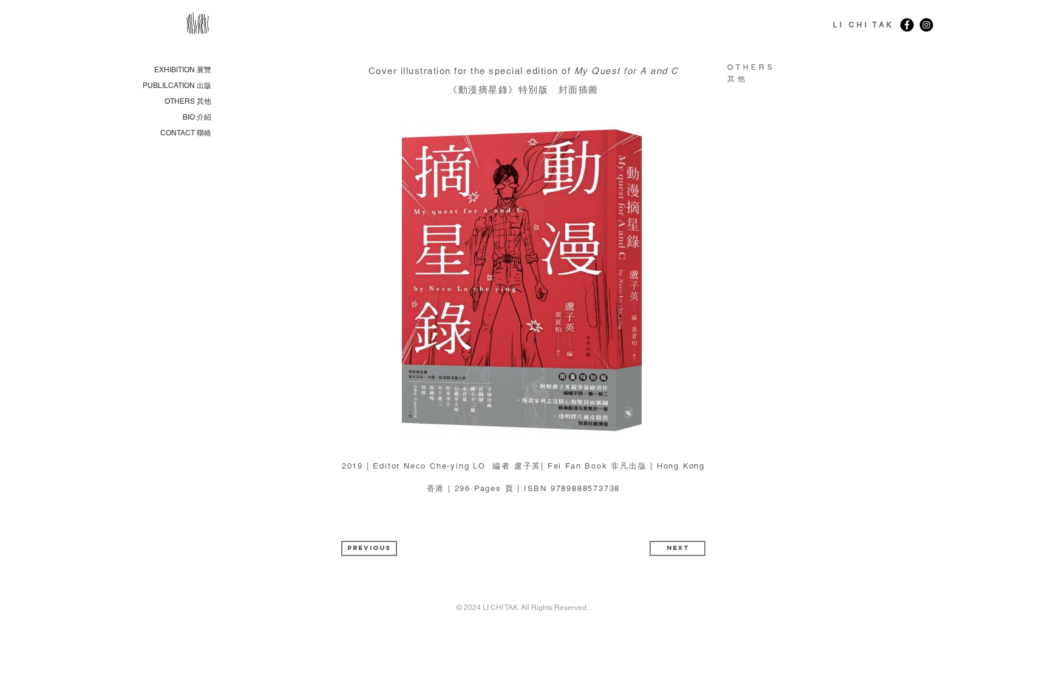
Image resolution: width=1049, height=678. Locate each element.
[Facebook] (907, 25)
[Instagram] (926, 25)
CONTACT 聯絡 (185, 133)
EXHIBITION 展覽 (182, 70)
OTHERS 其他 (188, 101)
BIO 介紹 (197, 117)
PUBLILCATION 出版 (177, 85)
